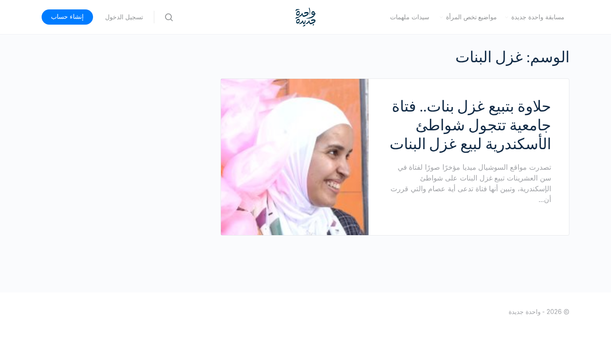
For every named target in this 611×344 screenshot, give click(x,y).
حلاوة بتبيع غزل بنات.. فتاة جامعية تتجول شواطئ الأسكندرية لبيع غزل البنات (470, 125)
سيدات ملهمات (409, 17)
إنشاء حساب (67, 16)
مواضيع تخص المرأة (471, 17)
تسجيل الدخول (124, 17)
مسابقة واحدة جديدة (537, 17)
